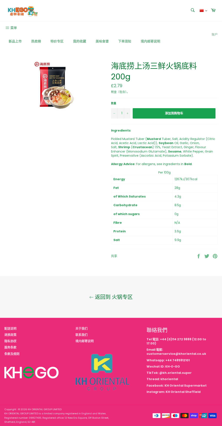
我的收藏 (79, 41)
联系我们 (81, 335)
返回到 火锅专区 (113, 297)
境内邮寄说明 (150, 41)
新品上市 (15, 41)
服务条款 (10, 347)
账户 (215, 34)
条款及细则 (12, 354)
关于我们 (81, 328)
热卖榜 (36, 41)
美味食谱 (102, 41)
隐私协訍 (10, 341)
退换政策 (10, 335)
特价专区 (57, 41)
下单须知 (124, 41)
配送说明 (10, 328)
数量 (113, 103)
